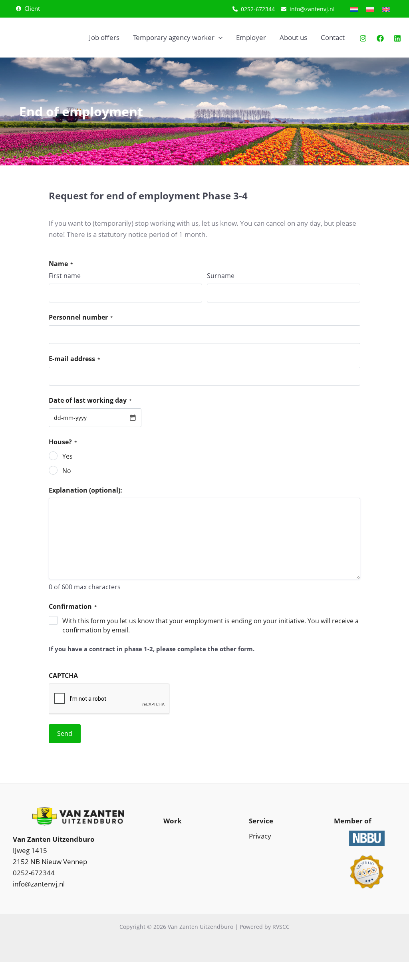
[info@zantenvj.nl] (308, 9)
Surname (220, 275)
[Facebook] (380, 38)
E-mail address (74, 358)
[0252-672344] (253, 9)
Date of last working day (90, 400)
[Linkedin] (397, 38)
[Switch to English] (386, 8)
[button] (28, 9)
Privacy (260, 836)
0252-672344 (34, 872)
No (66, 470)
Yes (67, 456)
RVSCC (281, 926)
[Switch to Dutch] (354, 8)
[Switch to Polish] (370, 8)
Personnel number (81, 317)
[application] (218, 38)
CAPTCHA (63, 675)
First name (65, 275)
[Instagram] (363, 38)
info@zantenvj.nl (39, 883)
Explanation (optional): (85, 490)
